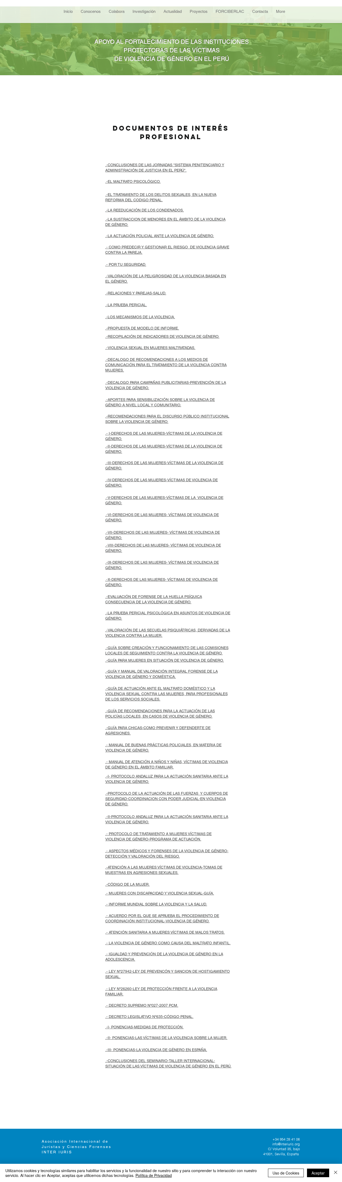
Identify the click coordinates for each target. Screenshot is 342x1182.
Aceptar (318, 1173)
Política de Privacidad (153, 1175)
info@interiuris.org (286, 1144)
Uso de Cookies (286, 1173)
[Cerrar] (335, 1173)
